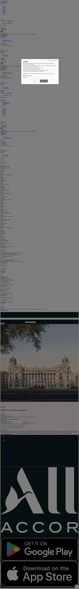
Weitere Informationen (27, 75)
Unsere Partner (25, 77)
